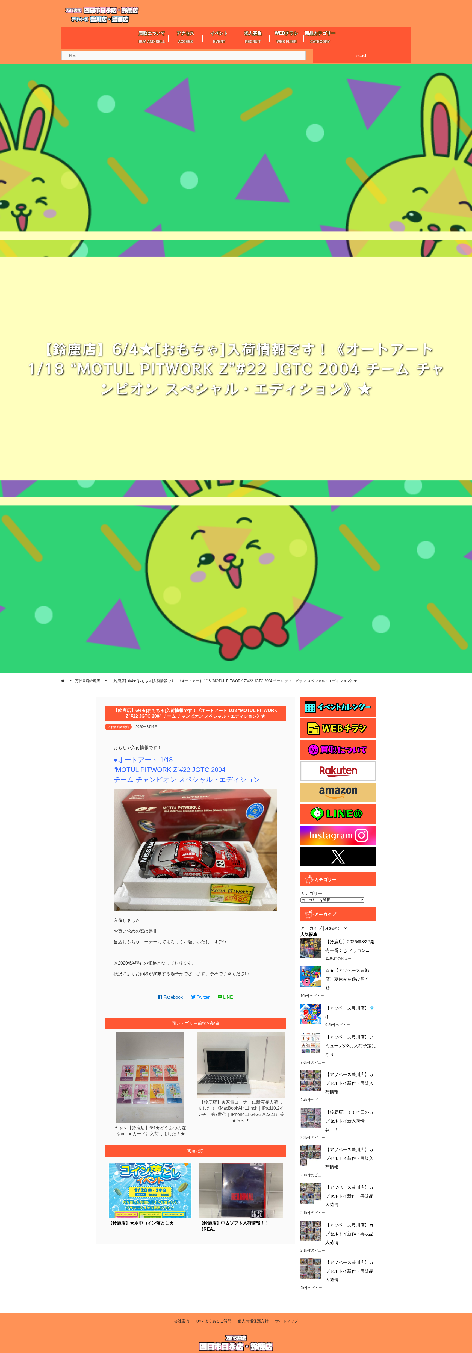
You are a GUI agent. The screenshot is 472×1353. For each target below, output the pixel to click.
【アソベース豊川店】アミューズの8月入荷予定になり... (350, 1046)
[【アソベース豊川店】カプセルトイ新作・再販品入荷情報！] (310, 1193)
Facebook (172, 997)
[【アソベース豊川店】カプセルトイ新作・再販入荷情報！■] (310, 1155)
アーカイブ (311, 928)
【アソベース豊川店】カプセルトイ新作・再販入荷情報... (349, 1083)
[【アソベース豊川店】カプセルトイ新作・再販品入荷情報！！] (310, 1231)
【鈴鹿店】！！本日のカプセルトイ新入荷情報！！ (349, 1121)
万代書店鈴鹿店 (118, 727)
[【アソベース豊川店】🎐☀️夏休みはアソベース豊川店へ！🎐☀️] (310, 1014)
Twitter (203, 997)
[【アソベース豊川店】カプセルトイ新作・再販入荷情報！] (310, 1080)
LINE (227, 997)
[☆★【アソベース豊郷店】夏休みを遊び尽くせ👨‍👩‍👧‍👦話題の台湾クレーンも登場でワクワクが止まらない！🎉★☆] (310, 976)
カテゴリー (311, 893)
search (361, 56)
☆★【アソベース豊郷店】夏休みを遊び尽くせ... (347, 979)
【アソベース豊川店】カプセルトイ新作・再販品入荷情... (349, 1196)
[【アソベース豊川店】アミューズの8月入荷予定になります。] (310, 1043)
